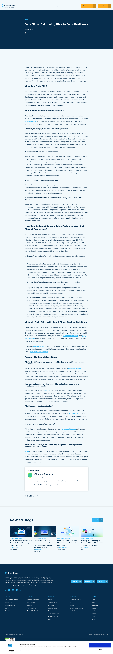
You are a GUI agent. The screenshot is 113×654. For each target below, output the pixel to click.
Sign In (98, 2)
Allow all (100, 645)
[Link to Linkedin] (9, 590)
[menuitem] (22, 6)
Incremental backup (68, 429)
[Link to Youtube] (13, 590)
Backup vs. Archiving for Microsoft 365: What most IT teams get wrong (92, 543)
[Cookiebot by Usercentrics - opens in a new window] (10, 651)
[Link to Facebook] (17, 590)
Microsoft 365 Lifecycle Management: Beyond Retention (67, 543)
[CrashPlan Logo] (8, 6)
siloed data (46, 390)
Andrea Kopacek (63, 547)
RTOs (27, 451)
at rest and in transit (70, 335)
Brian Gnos (86, 547)
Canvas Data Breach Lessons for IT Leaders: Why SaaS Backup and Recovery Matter (43, 544)
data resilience (30, 121)
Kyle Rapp (38, 549)
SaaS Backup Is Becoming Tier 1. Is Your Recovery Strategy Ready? (21, 543)
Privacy (90, 634)
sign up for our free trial (39, 351)
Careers (104, 2)
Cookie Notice (99, 634)
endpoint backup (74, 368)
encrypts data (74, 413)
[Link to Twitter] (5, 590)
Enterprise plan (39, 346)
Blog (26, 19)
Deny (100, 649)
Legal (94, 634)
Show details (23, 651)
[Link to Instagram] (20, 590)
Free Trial (106, 634)
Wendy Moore (15, 547)
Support (109, 2)
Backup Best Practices (16, 538)
